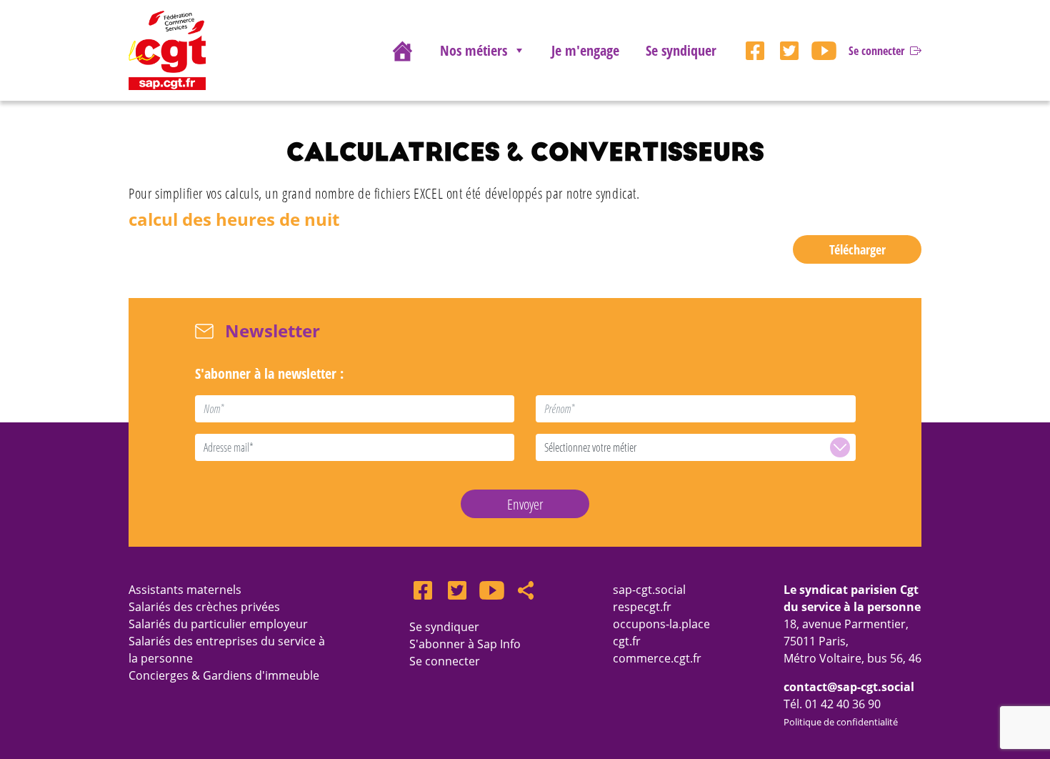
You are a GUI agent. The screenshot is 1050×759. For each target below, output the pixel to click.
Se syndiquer (681, 50)
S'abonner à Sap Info (465, 644)
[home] (402, 51)
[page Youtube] (491, 590)
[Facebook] (755, 50)
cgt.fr (627, 641)
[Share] (525, 590)
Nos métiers (473, 50)
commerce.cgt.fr (657, 658)
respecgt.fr (642, 607)
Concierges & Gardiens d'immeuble (224, 675)
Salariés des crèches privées (204, 607)
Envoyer (525, 504)
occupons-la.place (661, 624)
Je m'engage (585, 50)
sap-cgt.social (649, 589)
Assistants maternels (185, 589)
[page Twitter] (457, 590)
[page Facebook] (422, 590)
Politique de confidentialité (841, 721)
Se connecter (444, 661)
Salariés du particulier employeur (218, 624)
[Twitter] (789, 50)
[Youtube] (823, 50)
